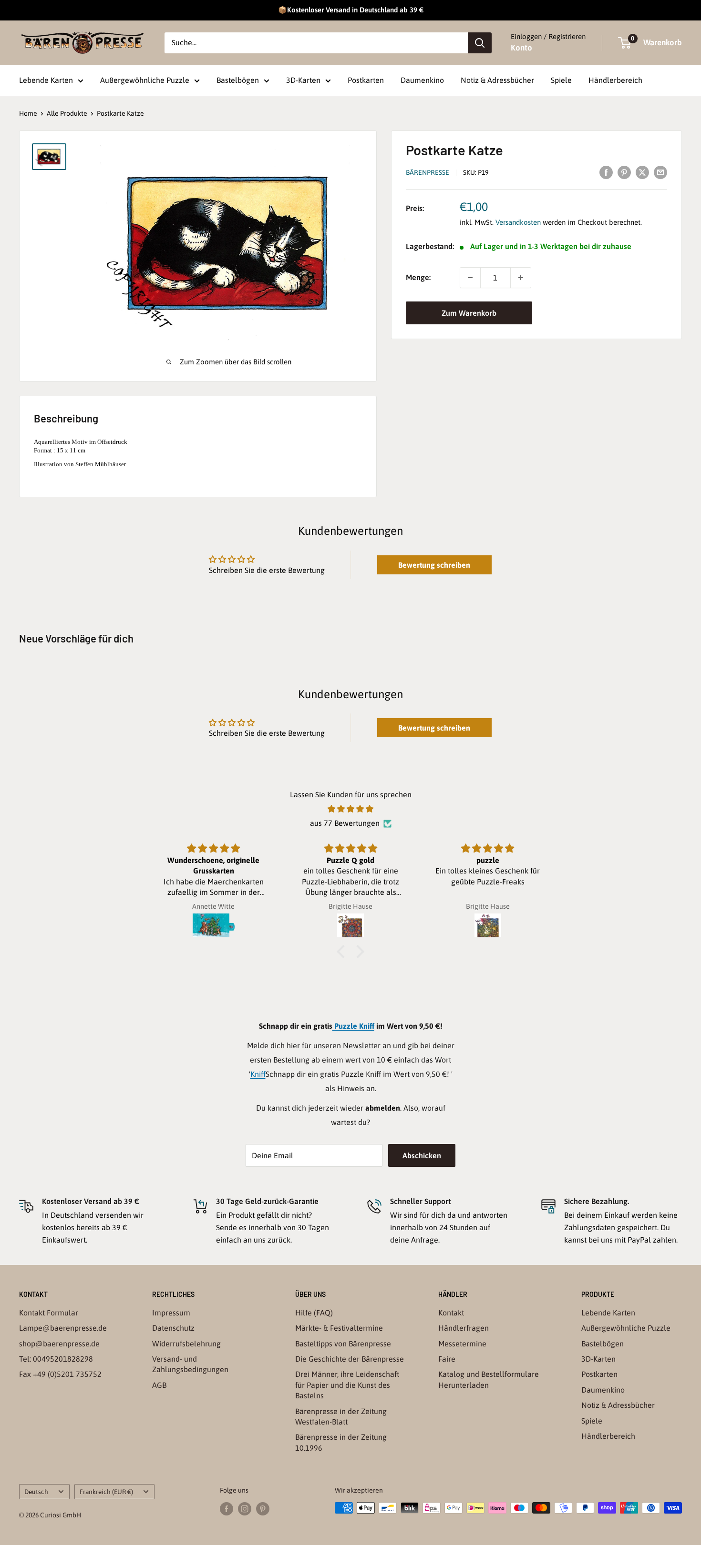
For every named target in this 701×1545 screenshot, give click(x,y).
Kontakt (451, 1312)
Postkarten (366, 80)
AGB (159, 1385)
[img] (350, 809)
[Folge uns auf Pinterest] (262, 1508)
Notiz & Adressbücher (497, 80)
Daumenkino (422, 80)
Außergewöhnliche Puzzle (144, 80)
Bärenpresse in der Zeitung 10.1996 (341, 1442)
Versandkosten (518, 223)
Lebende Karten (46, 80)
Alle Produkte (67, 113)
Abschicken (421, 1155)
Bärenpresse (427, 172)
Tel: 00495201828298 (56, 1358)
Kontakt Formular (48, 1312)
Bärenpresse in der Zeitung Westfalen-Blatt (341, 1416)
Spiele (561, 80)
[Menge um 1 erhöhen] (521, 278)
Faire (446, 1358)
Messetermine (462, 1343)
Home (28, 113)
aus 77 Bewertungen (345, 823)
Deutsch (36, 1491)
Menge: (418, 277)
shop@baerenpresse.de (59, 1343)
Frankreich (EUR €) (106, 1491)
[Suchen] (480, 42)
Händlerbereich (615, 80)
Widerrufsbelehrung (186, 1343)
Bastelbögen (237, 80)
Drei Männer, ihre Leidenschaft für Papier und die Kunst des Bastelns (347, 1385)
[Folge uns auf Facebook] (226, 1508)
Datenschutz (173, 1328)
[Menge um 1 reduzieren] (470, 278)
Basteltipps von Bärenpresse (343, 1343)
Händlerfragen (463, 1328)
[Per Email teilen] (660, 172)
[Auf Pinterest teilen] (624, 172)
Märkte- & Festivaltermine (339, 1328)
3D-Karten (303, 80)
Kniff (258, 1074)
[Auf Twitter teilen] (642, 172)
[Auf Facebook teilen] (606, 172)
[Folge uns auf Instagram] (244, 1508)
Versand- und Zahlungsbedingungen (190, 1364)
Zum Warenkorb (469, 313)
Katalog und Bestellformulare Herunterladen (488, 1379)
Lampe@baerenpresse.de (63, 1328)
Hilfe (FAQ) (314, 1312)
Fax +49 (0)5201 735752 (60, 1374)
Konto (521, 47)
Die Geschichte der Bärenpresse (349, 1358)
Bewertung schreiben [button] (434, 565)
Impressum (171, 1312)
